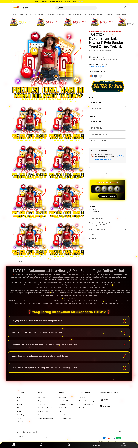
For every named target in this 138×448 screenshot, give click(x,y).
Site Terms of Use (65, 418)
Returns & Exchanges (66, 404)
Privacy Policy (63, 415)
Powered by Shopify (115, 441)
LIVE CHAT (124, 446)
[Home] (16, 7)
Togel (21, 14)
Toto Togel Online (89, 14)
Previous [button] (13, 2)
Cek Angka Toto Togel (107, 196)
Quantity (92, 167)
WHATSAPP (96, 446)
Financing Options (44, 411)
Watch (19, 408)
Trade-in (41, 415)
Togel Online (50, 14)
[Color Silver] (100, 76)
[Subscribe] (46, 437)
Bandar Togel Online (104, 14)
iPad (18, 401)
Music (19, 411)
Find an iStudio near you (87, 401)
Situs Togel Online (74, 14)
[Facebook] (90, 239)
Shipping (100, 59)
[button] (14, 14)
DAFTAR (69, 446)
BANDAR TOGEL (96, 109)
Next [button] (125, 2)
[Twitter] (93, 239)
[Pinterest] (96, 239)
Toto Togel (29, 14)
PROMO (14, 446)
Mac (18, 397)
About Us (82, 397)
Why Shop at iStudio (86, 404)
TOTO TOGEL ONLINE (98, 141)
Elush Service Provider (45, 408)
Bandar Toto (39, 14)
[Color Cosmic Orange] (91, 76)
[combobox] (76, 7)
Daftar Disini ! (80, 1)
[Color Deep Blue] (95, 76)
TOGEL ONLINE (96, 102)
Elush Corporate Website (87, 408)
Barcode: (102, 50)
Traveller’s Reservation (46, 418)
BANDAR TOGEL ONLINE (99, 134)
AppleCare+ (42, 397)
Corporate (41, 401)
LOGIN (42, 446)
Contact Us (62, 408)
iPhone (19, 404)
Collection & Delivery (66, 401)
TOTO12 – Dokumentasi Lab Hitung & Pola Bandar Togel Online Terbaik (58, 1)
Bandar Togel (61, 14)
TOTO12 (14, 14)
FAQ (60, 411)
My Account (63, 397)
